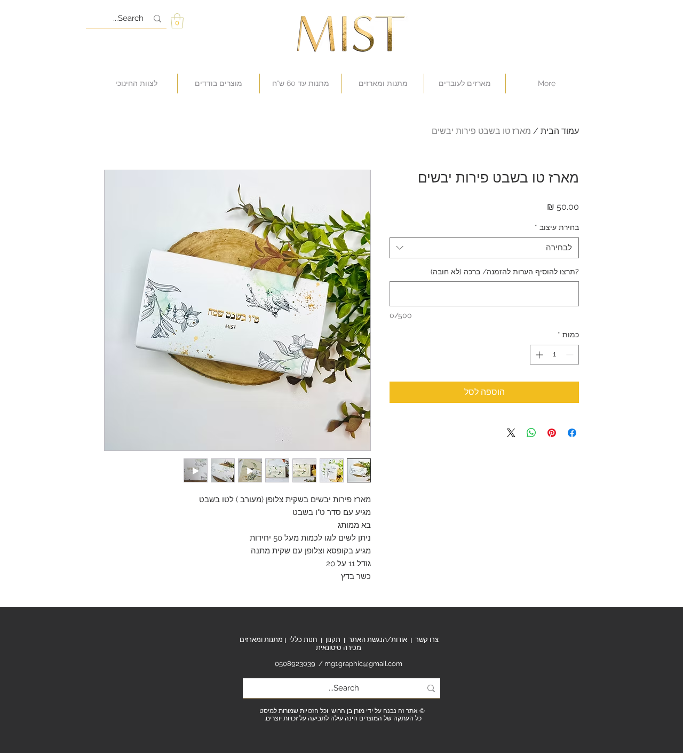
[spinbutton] (554, 354)
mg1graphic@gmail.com (363, 664)
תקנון (332, 640)
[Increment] (538, 354)
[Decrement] (570, 354)
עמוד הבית (560, 131)
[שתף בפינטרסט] (551, 432)
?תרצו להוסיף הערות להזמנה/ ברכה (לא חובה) (505, 271)
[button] (177, 21)
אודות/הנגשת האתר (377, 640)
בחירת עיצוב (557, 227)
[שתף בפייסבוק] (572, 432)
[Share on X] (511, 432)
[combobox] (484, 247)
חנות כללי (303, 640)
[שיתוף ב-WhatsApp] (531, 432)
